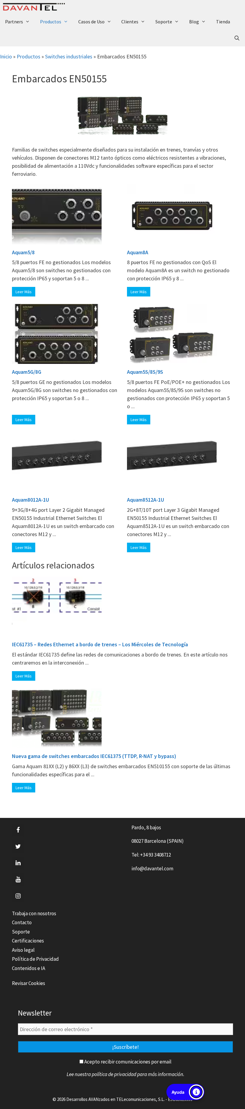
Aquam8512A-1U (145, 499)
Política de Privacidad (35, 959)
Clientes (129, 22)
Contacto (22, 922)
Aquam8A (137, 252)
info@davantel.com (152, 868)
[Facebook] (18, 830)
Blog (194, 22)
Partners (14, 22)
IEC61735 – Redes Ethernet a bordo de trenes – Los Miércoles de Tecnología (100, 644)
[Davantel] (35, 6)
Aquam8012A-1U (30, 499)
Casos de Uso (91, 22)
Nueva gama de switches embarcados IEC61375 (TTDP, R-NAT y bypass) (94, 756)
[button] (185, 1092)
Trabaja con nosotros (34, 913)
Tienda (223, 22)
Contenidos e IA (28, 968)
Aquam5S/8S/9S (145, 371)
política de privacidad (114, 1074)
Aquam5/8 (23, 252)
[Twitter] (18, 846)
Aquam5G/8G (26, 371)
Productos (50, 22)
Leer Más (24, 291)
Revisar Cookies (28, 983)
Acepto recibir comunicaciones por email (127, 1062)
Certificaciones (28, 940)
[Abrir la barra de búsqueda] (237, 38)
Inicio (6, 56)
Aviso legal (23, 950)
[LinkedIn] (18, 863)
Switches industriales (68, 56)
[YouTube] (18, 879)
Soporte (163, 22)
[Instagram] (18, 896)
